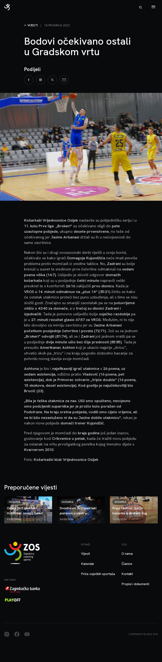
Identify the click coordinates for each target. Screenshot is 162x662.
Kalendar (87, 564)
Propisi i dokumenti (135, 584)
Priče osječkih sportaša (98, 574)
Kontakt (127, 574)
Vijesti (32, 25)
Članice (127, 564)
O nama (127, 553)
